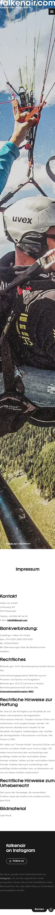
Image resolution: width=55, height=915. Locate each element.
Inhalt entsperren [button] (9, 899)
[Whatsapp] (51, 909)
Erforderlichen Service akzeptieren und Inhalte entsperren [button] (24, 905)
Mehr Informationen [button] (10, 895)
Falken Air (11, 544)
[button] (52, 11)
